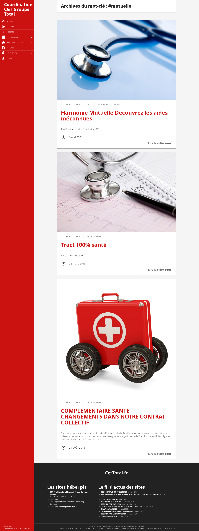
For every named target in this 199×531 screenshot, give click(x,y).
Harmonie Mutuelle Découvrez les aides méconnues (114, 115)
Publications (12, 37)
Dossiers (10, 27)
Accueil (10, 21)
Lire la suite (156, 143)
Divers (89, 104)
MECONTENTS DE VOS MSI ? (112, 502)
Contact (10, 58)
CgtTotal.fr (116, 473)
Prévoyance (103, 104)
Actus (78, 104)
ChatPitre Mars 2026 (109, 516)
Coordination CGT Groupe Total (18, 9)
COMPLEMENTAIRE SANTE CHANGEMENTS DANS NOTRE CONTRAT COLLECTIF (113, 416)
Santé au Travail (94, 236)
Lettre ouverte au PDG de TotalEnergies (117, 511)
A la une (67, 104)
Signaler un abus (91, 528)
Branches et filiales (15, 42)
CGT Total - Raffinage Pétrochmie (63, 506)
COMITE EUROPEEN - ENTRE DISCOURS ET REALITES (121, 506)
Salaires (117, 104)
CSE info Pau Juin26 (109, 499)
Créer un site (78, 528)
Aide (69, 528)
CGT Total (54, 499)
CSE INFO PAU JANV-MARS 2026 (113, 514)
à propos (10, 48)
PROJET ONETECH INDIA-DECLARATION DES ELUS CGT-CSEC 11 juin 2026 (130, 494)
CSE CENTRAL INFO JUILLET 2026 (114, 492)
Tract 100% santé (84, 245)
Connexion (61, 528)
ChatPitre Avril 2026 (109, 509)
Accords (10, 32)
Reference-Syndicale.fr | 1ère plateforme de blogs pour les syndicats (152, 528)
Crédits (102, 528)
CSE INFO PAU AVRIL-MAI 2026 (113, 504)
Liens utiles (12, 53)
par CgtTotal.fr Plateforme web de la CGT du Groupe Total (17, 528)
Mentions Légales (113, 528)
